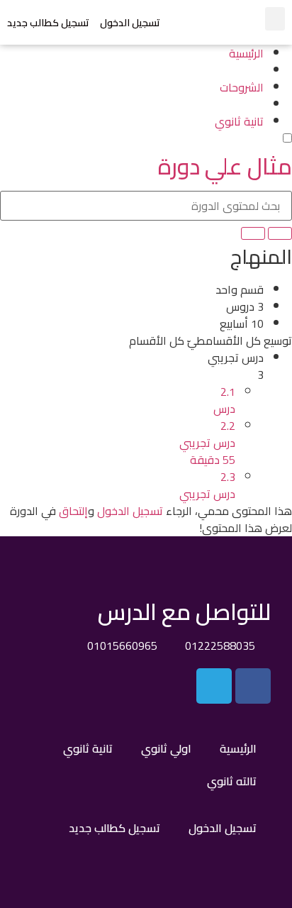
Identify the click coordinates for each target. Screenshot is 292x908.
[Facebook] (253, 686)
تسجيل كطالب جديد (48, 22)
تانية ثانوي (88, 748)
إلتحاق (73, 510)
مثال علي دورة (225, 166)
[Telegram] (214, 686)
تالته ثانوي (232, 781)
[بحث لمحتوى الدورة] (280, 233)
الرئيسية (238, 748)
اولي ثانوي (166, 748)
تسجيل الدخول (130, 22)
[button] (275, 19)
